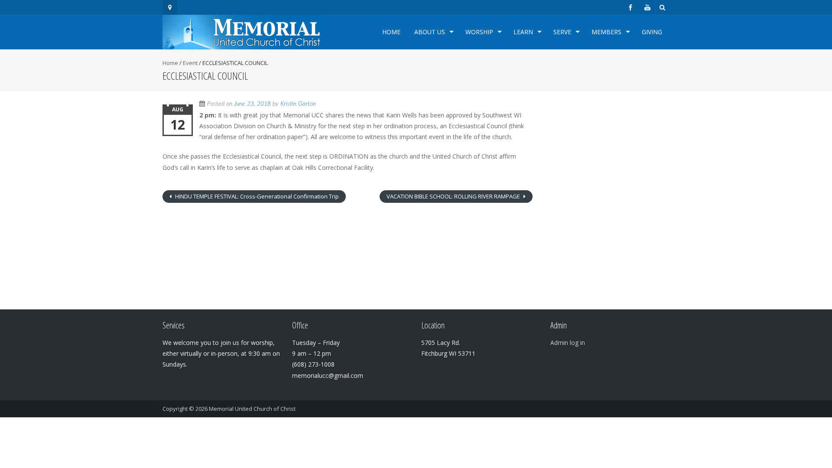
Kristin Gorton (298, 104)
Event (190, 63)
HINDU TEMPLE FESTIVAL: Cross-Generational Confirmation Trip (256, 196)
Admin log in (567, 342)
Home (391, 32)
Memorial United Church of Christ (252, 409)
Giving (652, 32)
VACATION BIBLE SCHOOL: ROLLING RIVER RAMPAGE (454, 196)
